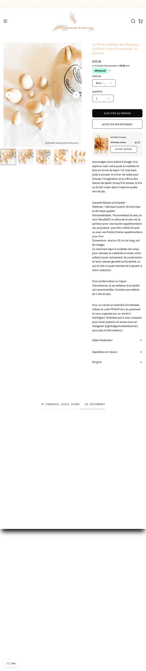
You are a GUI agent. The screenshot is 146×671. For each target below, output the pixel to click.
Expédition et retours (104, 351)
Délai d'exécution (102, 340)
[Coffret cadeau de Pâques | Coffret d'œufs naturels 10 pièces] (8, 157)
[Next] (76, 94)
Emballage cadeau (118, 142)
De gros (96, 361)
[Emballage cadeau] (101, 144)
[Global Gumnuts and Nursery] (73, 21)
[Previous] (8, 94)
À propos (9, 552)
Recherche (10, 546)
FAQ (6, 571)
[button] (132, 21)
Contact (9, 577)
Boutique (9, 558)
